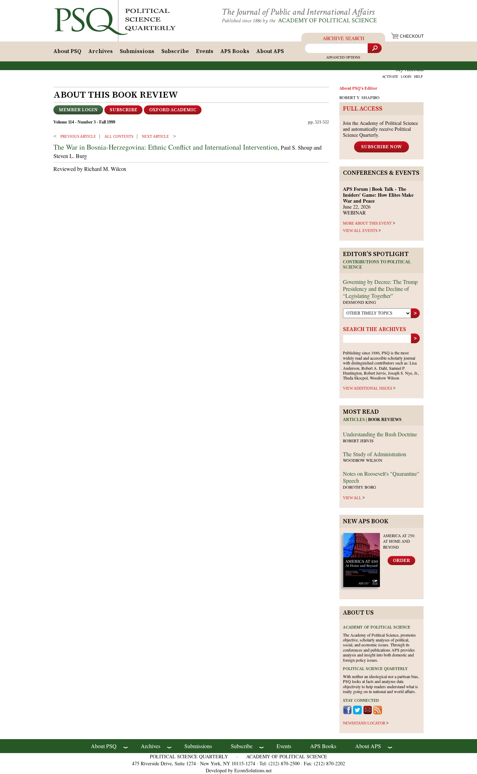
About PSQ (67, 51)
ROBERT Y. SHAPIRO (359, 97)
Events (204, 51)
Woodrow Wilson (362, 460)
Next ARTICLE (155, 136)
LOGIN (406, 76)
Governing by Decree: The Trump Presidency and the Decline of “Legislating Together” (380, 288)
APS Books (234, 51)
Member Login (78, 110)
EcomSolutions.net (253, 770)
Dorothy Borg (359, 487)
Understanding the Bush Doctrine (380, 434)
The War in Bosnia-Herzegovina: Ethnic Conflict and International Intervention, (166, 147)
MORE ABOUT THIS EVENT (367, 223)
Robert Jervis (358, 440)
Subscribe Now (381, 147)
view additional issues (367, 388)
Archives (100, 51)
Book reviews (385, 419)
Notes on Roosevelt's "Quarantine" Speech (381, 477)
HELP (418, 76)
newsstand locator (364, 723)
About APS (270, 51)
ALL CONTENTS (118, 136)
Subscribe (175, 51)
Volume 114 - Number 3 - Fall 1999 (84, 122)
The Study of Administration (374, 454)
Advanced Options (343, 57)
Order (401, 560)
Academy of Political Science (327, 20)
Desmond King (359, 302)
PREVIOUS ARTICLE (78, 136)
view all (352, 498)
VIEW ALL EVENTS (360, 230)
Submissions (137, 51)
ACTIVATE (390, 76)
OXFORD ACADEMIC (172, 110)
